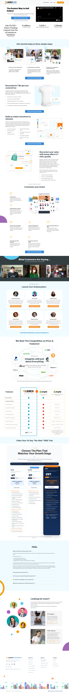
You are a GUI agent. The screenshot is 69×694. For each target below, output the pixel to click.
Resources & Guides (44, 665)
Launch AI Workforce (31, 670)
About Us (54, 659)
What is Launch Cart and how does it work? (22, 551)
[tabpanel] (11, 271)
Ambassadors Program (44, 663)
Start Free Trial (16, 487)
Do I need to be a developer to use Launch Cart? (23, 579)
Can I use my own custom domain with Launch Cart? (24, 576)
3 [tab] (34, 279)
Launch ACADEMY (31, 668)
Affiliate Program (43, 667)
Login (54, 2)
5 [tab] (36, 279)
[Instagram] (12, 664)
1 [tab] (32, 279)
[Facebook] (7, 664)
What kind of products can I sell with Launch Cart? (23, 583)
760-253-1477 (9, 666)
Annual (51, 477)
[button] (34, 551)
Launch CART (30, 659)
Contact (54, 661)
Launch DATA (30, 672)
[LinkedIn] (9, 664)
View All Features (46, 2)
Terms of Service (55, 666)
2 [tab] (33, 279)
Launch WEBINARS (31, 666)
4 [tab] (35, 279)
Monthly (47, 477)
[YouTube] (14, 664)
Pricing (51, 2)
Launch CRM (30, 661)
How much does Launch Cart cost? (20, 572)
